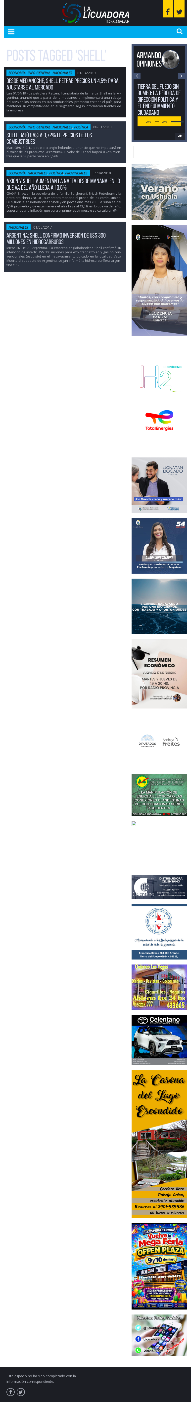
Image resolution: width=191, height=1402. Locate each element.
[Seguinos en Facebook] (168, 8)
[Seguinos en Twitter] (179, 8)
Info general (39, 72)
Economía (17, 72)
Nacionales (62, 72)
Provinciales (76, 173)
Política (81, 127)
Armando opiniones (149, 59)
